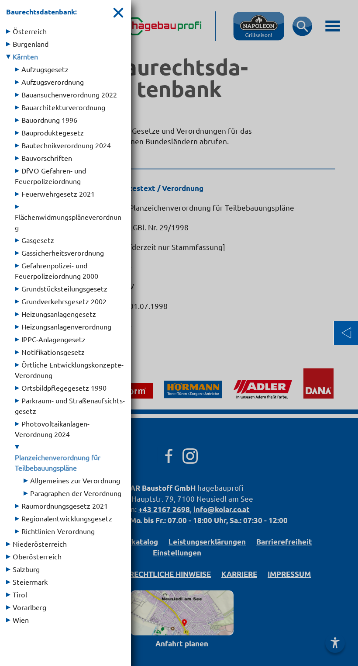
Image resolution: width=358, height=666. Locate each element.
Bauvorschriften (46, 157)
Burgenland (30, 43)
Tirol (20, 594)
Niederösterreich (40, 543)
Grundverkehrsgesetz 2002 (64, 301)
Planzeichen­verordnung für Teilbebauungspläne (57, 462)
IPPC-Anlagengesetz (53, 339)
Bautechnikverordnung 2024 (66, 145)
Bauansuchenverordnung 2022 (69, 94)
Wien (21, 619)
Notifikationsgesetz (53, 351)
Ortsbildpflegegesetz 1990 (64, 387)
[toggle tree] (8, 31)
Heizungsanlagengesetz (58, 313)
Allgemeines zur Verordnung (75, 480)
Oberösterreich (37, 556)
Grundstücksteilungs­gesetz (64, 288)
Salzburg (26, 569)
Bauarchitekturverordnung (63, 107)
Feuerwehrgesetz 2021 (58, 193)
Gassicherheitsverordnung (62, 252)
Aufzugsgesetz (45, 69)
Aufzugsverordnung (52, 81)
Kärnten (25, 56)
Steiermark (30, 581)
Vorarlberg (29, 607)
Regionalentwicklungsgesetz (66, 518)
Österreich (30, 31)
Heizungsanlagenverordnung (66, 326)
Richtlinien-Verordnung (58, 531)
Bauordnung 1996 (49, 119)
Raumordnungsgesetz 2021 (64, 505)
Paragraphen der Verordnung (75, 493)
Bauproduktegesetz (52, 132)
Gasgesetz (37, 240)
